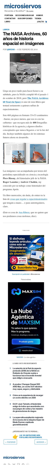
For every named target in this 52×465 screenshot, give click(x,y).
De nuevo (29, 11)
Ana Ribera (24, 212)
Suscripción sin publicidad (20, 274)
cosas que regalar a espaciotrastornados (28, 198)
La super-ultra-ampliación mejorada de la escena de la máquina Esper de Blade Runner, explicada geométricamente (28, 421)
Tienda (38, 18)
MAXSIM (20, 357)
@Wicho (11, 49)
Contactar (10, 18)
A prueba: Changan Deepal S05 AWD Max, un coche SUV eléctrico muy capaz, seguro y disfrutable (27, 386)
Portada (9, 15)
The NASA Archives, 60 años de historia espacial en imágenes (25, 38)
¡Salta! (40, 21)
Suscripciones (25, 18)
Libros (6, 29)
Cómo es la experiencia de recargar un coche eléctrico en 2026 (28, 396)
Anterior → (41, 442)
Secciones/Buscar (24, 15)
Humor (39, 15)
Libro (7, 21)
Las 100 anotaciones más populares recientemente (30, 436)
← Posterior (10, 442)
